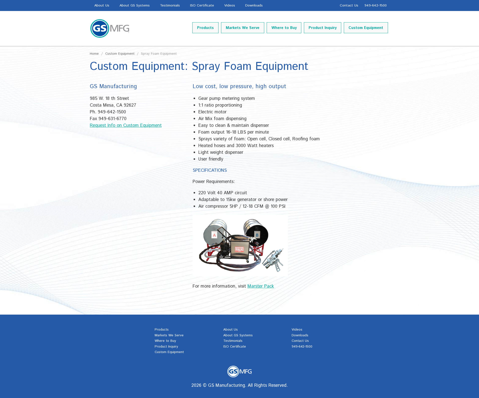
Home (94, 53)
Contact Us (349, 5)
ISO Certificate (202, 5)
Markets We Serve (242, 27)
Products (205, 27)
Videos (229, 5)
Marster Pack (260, 286)
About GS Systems (135, 5)
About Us (101, 5)
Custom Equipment (366, 27)
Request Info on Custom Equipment (126, 125)
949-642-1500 (375, 5)
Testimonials (170, 5)
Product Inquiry (323, 27)
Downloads (254, 5)
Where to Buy (284, 27)
